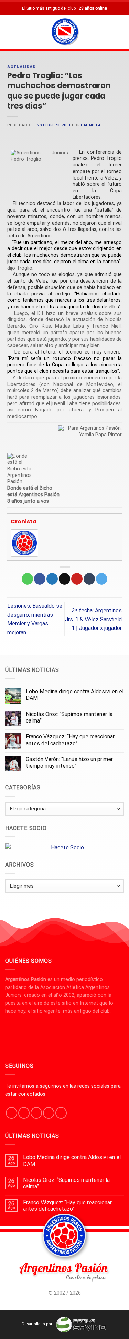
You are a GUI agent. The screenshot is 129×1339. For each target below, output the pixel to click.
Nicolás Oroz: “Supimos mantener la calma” (69, 717)
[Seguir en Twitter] (36, 1113)
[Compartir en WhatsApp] (27, 579)
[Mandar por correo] (64, 579)
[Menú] (9, 31)
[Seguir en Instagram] (24, 1113)
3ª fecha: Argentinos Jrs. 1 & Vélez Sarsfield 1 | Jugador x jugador (93, 619)
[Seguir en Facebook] (11, 1113)
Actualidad (21, 66)
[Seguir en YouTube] (61, 1113)
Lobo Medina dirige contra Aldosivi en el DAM (74, 694)
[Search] (121, 32)
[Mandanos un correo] (48, 1113)
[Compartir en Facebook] (39, 579)
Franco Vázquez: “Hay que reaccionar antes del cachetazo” (70, 739)
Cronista (90, 125)
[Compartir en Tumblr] (89, 579)
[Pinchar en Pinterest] (77, 579)
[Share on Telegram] (101, 579)
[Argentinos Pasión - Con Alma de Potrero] (65, 32)
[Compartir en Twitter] (52, 579)
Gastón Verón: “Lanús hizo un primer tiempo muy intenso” (69, 762)
